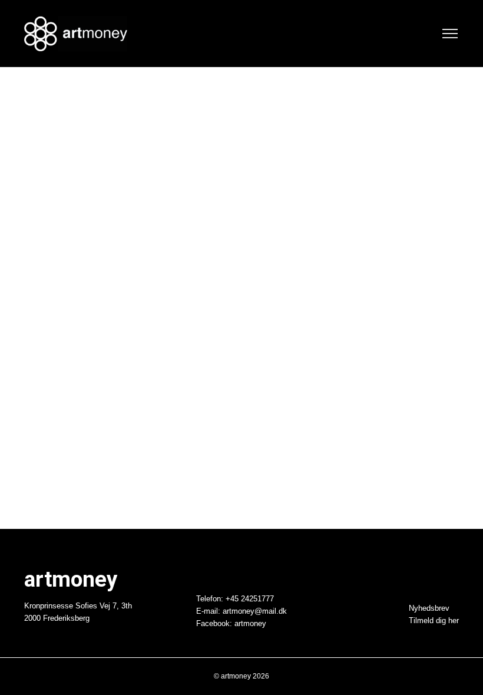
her (453, 621)
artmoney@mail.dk (255, 611)
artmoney (250, 624)
